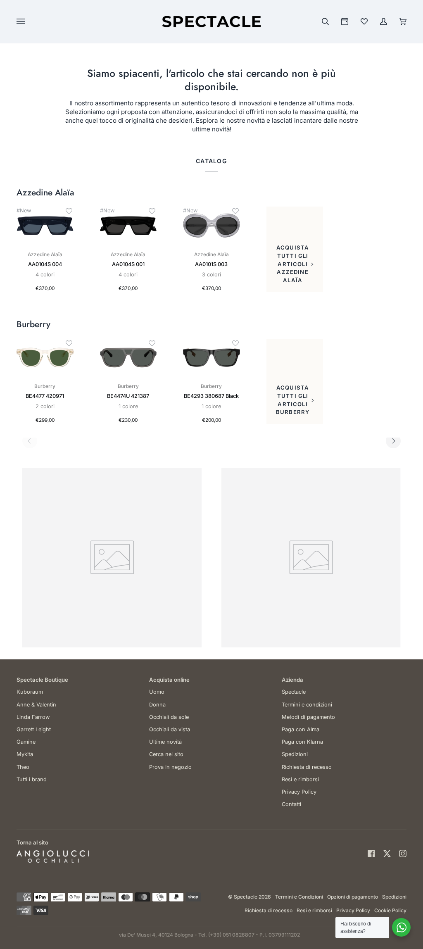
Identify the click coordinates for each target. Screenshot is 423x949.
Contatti (291, 804)
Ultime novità (165, 742)
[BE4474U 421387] (128, 358)
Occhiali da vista (169, 729)
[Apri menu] (29, 21)
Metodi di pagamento (308, 717)
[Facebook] (371, 853)
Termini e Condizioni (299, 897)
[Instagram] (402, 853)
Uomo (156, 692)
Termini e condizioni (307, 705)
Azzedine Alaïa (45, 193)
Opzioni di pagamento (352, 897)
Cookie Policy (390, 910)
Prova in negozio (170, 767)
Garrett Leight (34, 729)
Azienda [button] (292, 679)
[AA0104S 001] (128, 226)
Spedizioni (295, 754)
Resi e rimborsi (300, 779)
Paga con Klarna (302, 742)
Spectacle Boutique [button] (42, 679)
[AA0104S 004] (45, 226)
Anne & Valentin (36, 705)
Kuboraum (30, 692)
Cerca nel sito (166, 754)
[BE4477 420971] (45, 358)
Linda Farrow (33, 717)
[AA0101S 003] (211, 226)
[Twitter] (387, 853)
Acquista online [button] (169, 679)
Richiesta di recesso (307, 767)
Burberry (33, 325)
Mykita (25, 754)
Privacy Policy (299, 792)
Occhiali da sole (169, 717)
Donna (157, 705)
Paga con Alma (300, 729)
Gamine (26, 742)
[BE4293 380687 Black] (211, 358)
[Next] (393, 440)
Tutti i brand (32, 779)
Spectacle (294, 692)
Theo (23, 767)
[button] (69, 211)
